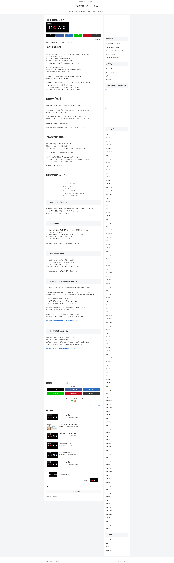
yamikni (70, 383)
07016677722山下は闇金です (114, 47)
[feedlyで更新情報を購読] (72, 401)
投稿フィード (109, 543)
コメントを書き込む (74, 491)
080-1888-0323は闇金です (113, 43)
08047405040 (64, 383)
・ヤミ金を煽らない (69, 188)
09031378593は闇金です (112, 58)
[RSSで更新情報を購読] (75, 401)
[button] (96, 35)
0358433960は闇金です (112, 54)
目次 (71, 183)
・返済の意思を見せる (69, 190)
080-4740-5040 (56, 383)
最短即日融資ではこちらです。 (61, 348)
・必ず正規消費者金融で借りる (72, 195)
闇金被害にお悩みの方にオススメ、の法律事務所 (62, 320)
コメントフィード (111, 546)
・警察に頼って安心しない (70, 186)
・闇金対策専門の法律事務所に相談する (74, 193)
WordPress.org (110, 550)
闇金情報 (49, 383)
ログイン (108, 539)
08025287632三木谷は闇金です (114, 50)
